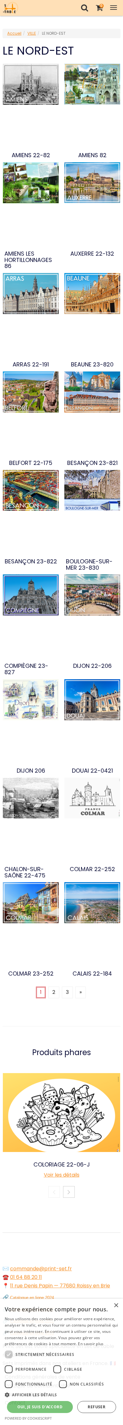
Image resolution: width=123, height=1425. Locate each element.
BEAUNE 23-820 (92, 364)
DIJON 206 (31, 771)
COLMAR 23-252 (31, 974)
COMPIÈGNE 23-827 (26, 669)
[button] (61, 1395)
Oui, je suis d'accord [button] (39, 1407)
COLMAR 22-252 (92, 869)
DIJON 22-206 (92, 666)
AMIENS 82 (92, 155)
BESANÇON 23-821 (92, 463)
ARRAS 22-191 (31, 364)
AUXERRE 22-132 (92, 254)
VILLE (31, 33)
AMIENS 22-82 (31, 155)
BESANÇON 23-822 (31, 561)
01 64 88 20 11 (26, 1277)
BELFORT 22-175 (30, 463)
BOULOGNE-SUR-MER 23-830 (89, 564)
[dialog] (61, 1362)
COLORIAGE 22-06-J (61, 1164)
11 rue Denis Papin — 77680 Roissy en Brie (60, 1285)
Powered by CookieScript (28, 1418)
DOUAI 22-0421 (92, 771)
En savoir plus (90, 1343)
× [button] (116, 1305)
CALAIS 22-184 (92, 974)
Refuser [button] (96, 1407)
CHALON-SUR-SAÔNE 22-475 (24, 872)
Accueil (14, 33)
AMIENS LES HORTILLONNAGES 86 (28, 260)
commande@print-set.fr (41, 1268)
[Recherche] (84, 7)
